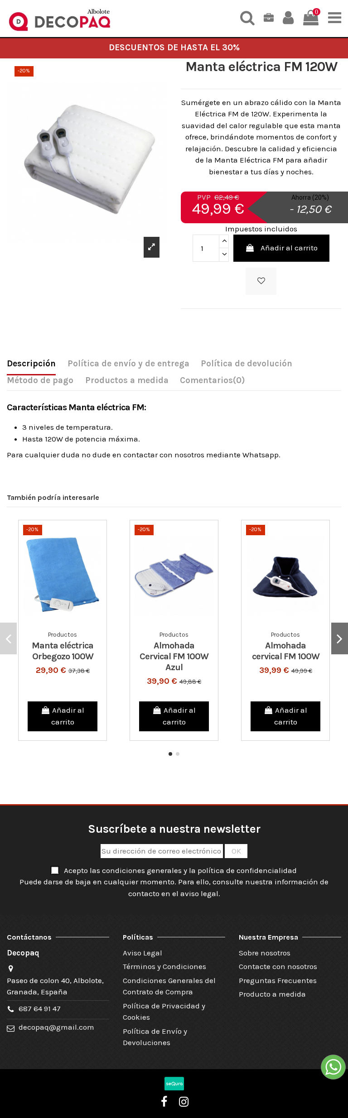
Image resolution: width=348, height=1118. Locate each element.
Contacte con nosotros (278, 966)
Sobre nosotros (264, 952)
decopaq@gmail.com (56, 1027)
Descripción (31, 364)
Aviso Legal (142, 952)
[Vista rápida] (70, 622)
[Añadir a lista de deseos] (261, 281)
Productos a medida (127, 380)
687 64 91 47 (40, 1008)
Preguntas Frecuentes (278, 980)
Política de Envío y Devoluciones (155, 1037)
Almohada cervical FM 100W (285, 651)
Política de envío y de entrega (128, 364)
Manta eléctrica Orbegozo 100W (62, 651)
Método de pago (40, 380)
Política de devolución (246, 364)
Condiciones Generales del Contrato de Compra (169, 986)
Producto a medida (272, 993)
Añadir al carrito (289, 247)
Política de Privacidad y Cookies (164, 1011)
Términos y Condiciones (164, 966)
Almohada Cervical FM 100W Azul (174, 656)
